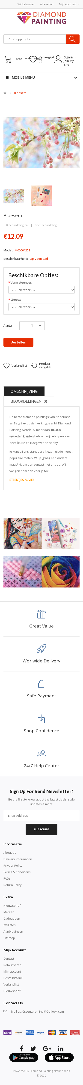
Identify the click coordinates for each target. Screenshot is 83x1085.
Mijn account (12, 971)
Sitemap (9, 938)
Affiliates (9, 925)
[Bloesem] (13, 195)
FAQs (7, 878)
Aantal (7, 325)
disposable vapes (62, 74)
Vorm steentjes (21, 282)
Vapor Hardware (53, 79)
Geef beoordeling (46, 225)
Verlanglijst (11, 984)
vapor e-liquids (39, 74)
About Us (9, 852)
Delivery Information (17, 859)
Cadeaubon (11, 918)
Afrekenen (46, 4)
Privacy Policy (12, 865)
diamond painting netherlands (50, 1071)
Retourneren (12, 965)
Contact (8, 958)
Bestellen (18, 342)
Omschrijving (24, 391)
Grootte (16, 299)
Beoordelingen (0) (29, 401)
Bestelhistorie (13, 978)
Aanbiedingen (13, 931)
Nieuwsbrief (12, 905)
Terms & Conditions (17, 872)
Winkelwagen (26, 4)
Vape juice (72, 79)
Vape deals (33, 79)
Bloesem (20, 93)
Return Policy (12, 885)
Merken (8, 912)
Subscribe (41, 829)
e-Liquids (19, 79)
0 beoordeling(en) (17, 225)
